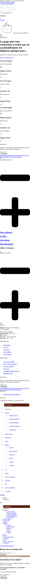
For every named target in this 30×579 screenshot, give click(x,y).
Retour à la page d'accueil (7, 57)
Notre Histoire (6, 232)
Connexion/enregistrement (7, 3)
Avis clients (5, 240)
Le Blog (3, 236)
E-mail (2, 152)
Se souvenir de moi (7, 13)
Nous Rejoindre (6, 244)
